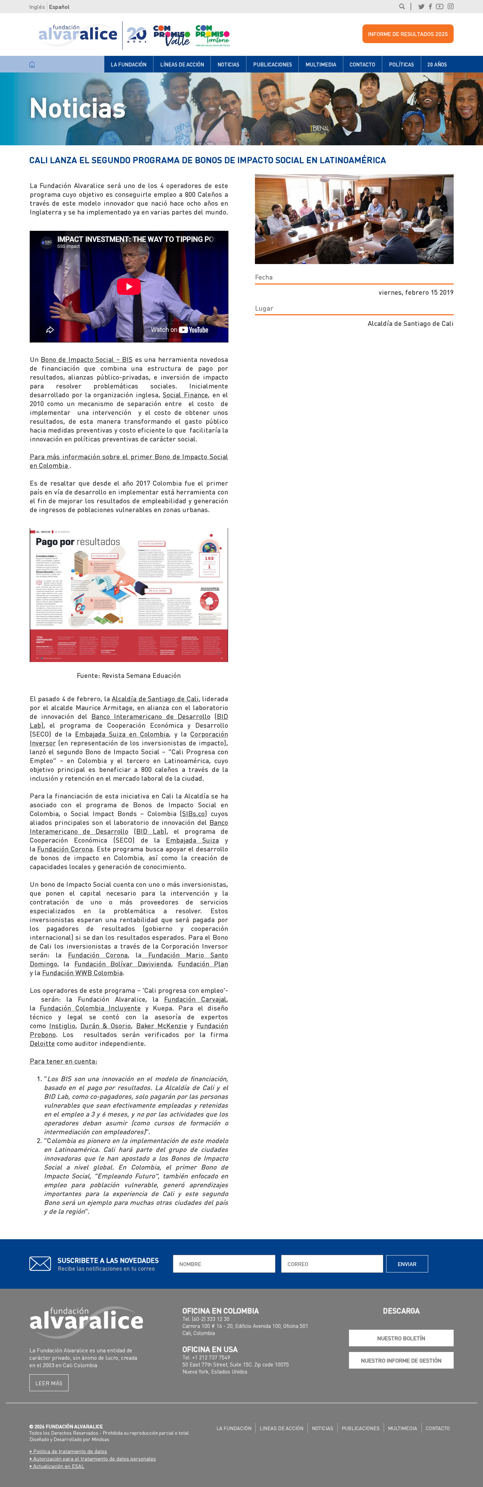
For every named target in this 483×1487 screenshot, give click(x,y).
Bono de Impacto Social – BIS (87, 359)
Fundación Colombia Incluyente (90, 1007)
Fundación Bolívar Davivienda (122, 963)
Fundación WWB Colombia (82, 972)
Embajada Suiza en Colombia (122, 734)
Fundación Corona (65, 848)
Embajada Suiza (192, 840)
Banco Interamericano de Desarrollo (150, 716)
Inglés (37, 6)
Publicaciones (272, 64)
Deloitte (42, 1043)
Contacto (362, 64)
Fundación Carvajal (195, 999)
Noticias (228, 64)
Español (59, 6)
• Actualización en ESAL (57, 1466)
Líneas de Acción (182, 64)
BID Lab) (151, 831)
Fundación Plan (203, 963)
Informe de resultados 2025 (408, 33)
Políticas (401, 64)
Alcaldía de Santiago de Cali (155, 698)
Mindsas (100, 1439)
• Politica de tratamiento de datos (68, 1451)
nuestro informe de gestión (401, 1360)
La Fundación (128, 64)
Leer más (49, 1383)
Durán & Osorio (105, 1025)
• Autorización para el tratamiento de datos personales (92, 1458)
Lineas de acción (281, 1428)
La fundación (233, 1428)
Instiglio (62, 1025)
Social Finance (185, 394)
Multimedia (320, 64)
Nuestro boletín (401, 1338)
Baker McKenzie (161, 1025)
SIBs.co (193, 813)
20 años (437, 64)
